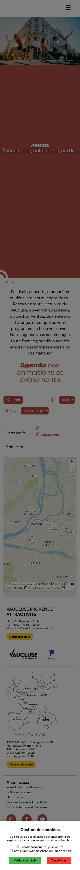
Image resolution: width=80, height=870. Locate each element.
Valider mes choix (25, 860)
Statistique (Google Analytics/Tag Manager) (42, 851)
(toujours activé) (42, 847)
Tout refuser (58, 860)
